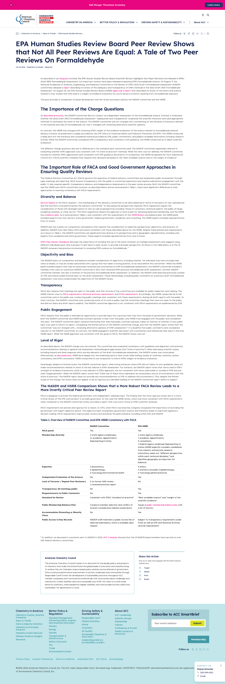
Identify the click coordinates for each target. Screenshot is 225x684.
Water (85, 624)
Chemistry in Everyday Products (27, 628)
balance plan (52, 215)
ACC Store (101, 659)
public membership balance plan (162, 505)
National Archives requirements (98, 294)
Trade (52, 648)
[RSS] (202, 33)
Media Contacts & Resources (124, 632)
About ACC (199, 22)
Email (202, 676)
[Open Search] (208, 15)
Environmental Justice (60, 651)
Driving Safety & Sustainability (161, 22)
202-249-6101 (206, 672)
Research (20, 639)
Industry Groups (123, 618)
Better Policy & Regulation (117, 22)
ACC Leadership (123, 615)
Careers (119, 624)
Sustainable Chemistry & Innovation (94, 635)
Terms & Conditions (65, 659)
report (67, 87)
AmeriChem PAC (85, 659)
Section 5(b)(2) (48, 202)
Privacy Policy (23, 659)
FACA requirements (72, 294)
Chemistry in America (79, 22)
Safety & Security (58, 641)
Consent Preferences (42, 659)
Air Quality (87, 631)
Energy (52, 629)
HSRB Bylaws (137, 215)
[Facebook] (189, 33)
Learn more (214, 5)
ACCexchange (116, 659)
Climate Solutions (90, 621)
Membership (121, 621)
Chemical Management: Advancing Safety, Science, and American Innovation (62, 620)
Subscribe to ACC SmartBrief (175, 614)
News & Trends (49, 33)
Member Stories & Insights (29, 636)
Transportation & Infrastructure (57, 637)
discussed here (64, 355)
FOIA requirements (128, 294)
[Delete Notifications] (11, 5)
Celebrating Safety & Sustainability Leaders (93, 641)
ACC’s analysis (110, 537)
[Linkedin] (193, 33)
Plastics (53, 626)
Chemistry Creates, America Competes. (30, 616)
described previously (53, 115)
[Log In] (203, 16)
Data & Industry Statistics (29, 624)
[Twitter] (184, 33)
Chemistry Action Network (29, 633)
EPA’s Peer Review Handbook (55, 242)
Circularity (87, 627)
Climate (53, 632)
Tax (50, 645)
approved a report (122, 90)
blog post (64, 78)
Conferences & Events (126, 628)
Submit (197, 623)
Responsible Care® (91, 618)
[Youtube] (197, 33)
